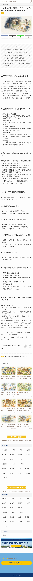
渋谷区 (13, 464)
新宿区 (28, 450)
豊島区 (12, 468)
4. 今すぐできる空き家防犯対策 (14, 58)
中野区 (22, 464)
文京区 (4, 454)
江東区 (28, 454)
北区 (19, 468)
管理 (3, 356)
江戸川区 (4, 478)
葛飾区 (28, 473)
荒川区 (27, 468)
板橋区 (4, 473)
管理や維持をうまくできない (20, 356)
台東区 (12, 454)
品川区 (4, 459)
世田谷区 (4, 464)
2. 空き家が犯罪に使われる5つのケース (16, 52)
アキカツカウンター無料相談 (13, 337)
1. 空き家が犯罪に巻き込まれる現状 (15, 49)
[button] (4, 36)
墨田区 (20, 454)
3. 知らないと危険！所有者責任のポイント (17, 55)
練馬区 (12, 473)
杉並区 (4, 468)
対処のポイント (10, 356)
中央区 (13, 450)
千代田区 (4, 450)
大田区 (20, 459)
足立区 (20, 473)
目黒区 (12, 459)
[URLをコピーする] (28, 36)
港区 (21, 450)
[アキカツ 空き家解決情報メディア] (8, 1)
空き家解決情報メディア (14, 558)
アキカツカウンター (19, 320)
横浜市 (4, 535)
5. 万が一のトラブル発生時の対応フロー (17, 61)
